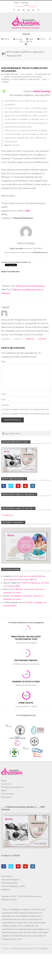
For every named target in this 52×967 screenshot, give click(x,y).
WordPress (45, 948)
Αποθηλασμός (16, 77)
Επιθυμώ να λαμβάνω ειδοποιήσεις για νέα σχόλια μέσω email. (26, 409)
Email (3, 399)
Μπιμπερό (5, 79)
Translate (33, 6)
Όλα (49, 74)
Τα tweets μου (7, 515)
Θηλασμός (42, 74)
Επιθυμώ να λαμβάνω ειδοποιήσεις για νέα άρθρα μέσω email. (26, 413)
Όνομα (4, 394)
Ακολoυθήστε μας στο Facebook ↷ (19, 494)
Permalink (30, 339)
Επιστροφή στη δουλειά (32, 77)
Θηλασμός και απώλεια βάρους (30, 285)
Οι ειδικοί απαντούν (18, 79)
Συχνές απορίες (33, 79)
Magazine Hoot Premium (22, 948)
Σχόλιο (3, 361)
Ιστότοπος (5, 405)
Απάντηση (42, 339)
